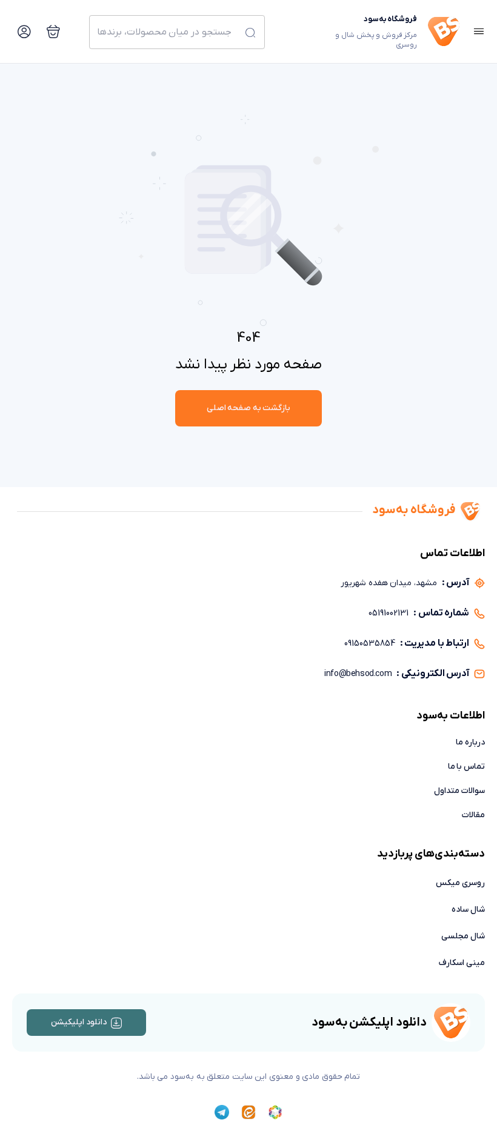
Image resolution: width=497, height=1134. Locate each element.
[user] (24, 31)
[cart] (53, 31)
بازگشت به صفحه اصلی (249, 408)
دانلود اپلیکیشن (79, 1022)
